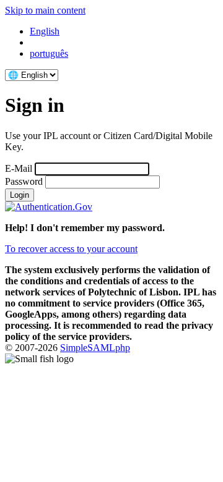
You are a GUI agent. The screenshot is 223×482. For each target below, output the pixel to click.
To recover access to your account (71, 248)
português (49, 53)
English (44, 31)
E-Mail (18, 168)
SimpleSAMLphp (95, 347)
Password (24, 181)
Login (19, 195)
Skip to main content (45, 10)
